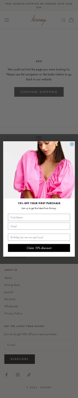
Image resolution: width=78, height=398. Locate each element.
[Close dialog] (72, 144)
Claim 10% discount (39, 248)
